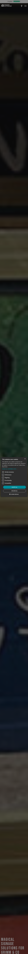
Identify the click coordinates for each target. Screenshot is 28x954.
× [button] (24, 458)
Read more (4, 466)
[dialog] (14, 477)
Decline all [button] (14, 490)
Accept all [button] (14, 487)
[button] (14, 469)
